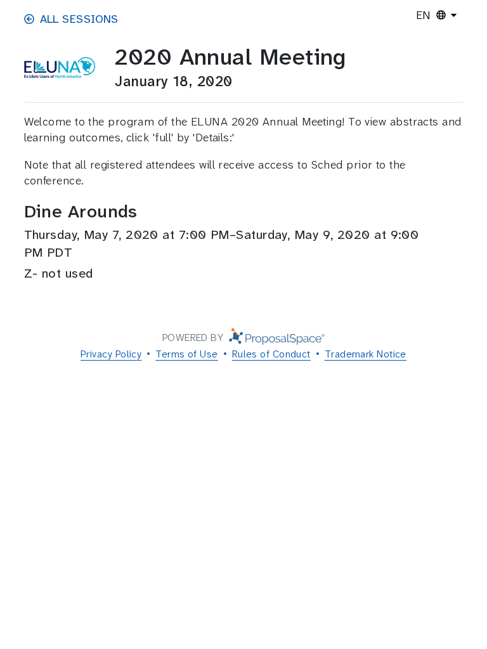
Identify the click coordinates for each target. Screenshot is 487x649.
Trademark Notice (365, 354)
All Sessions (79, 19)
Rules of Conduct (271, 354)
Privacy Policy (111, 354)
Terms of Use (186, 354)
